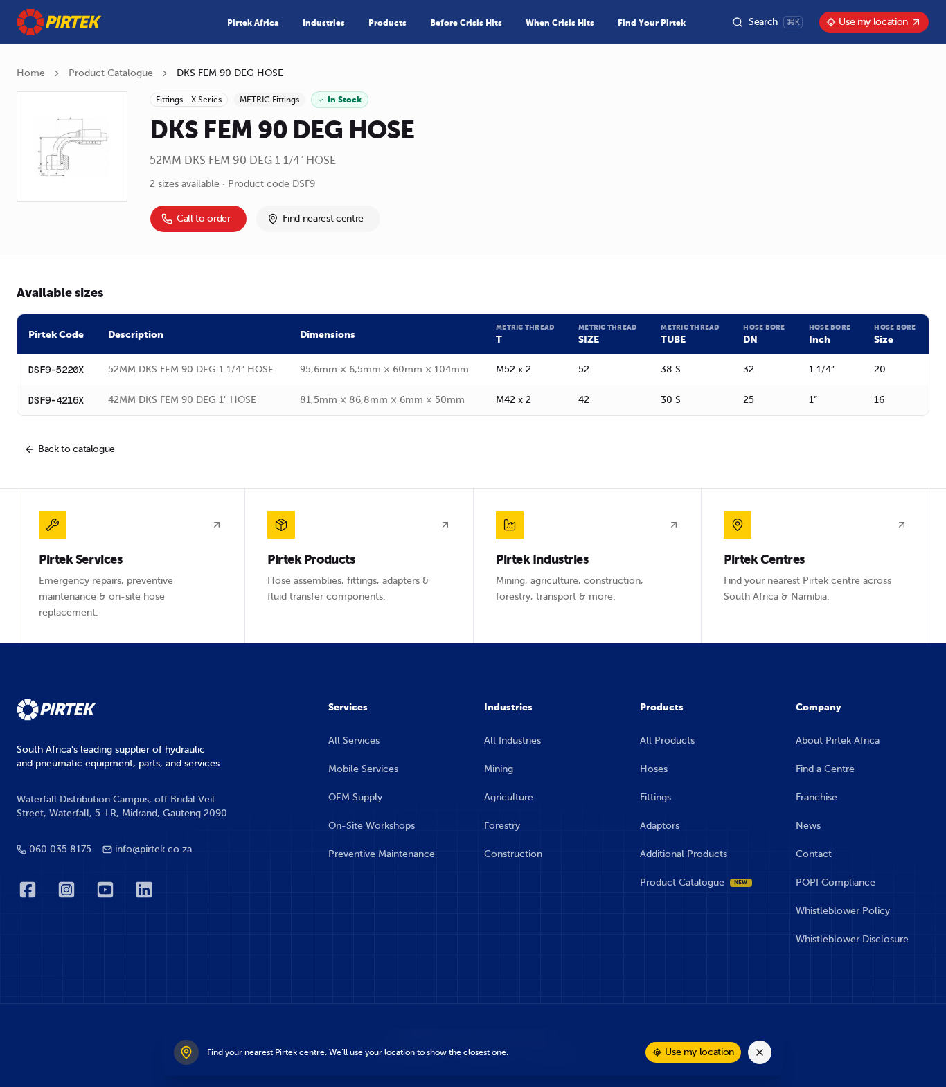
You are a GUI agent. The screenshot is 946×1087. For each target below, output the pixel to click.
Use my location (873, 22)
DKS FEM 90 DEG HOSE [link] (230, 73)
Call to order (203, 218)
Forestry (502, 825)
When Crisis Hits (560, 23)
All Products (667, 740)
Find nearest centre (323, 218)
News (808, 825)
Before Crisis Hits (466, 23)
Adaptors (659, 825)
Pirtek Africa (253, 23)
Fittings (655, 797)
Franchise (816, 797)
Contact (814, 854)
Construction (513, 854)
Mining (498, 769)
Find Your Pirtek (652, 23)
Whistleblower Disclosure (852, 939)
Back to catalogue (76, 449)
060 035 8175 (60, 849)
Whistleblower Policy (843, 911)
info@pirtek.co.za (153, 849)
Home (31, 73)
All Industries (512, 740)
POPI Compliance (835, 882)
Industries (324, 23)
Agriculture (508, 797)
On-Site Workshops (371, 825)
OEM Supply (355, 797)
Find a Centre (825, 769)
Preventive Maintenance (381, 854)
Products (387, 23)
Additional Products (683, 854)
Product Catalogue (111, 73)
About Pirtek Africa (838, 740)
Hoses (654, 769)
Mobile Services (363, 769)
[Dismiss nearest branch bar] (759, 1052)
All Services (354, 740)
